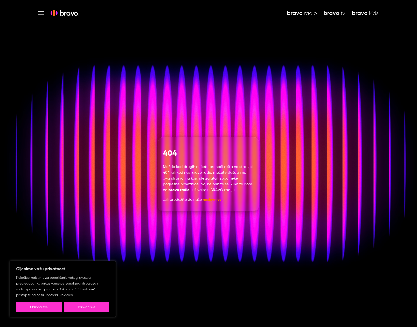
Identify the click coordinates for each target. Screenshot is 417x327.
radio (302, 13)
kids (365, 13)
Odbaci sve (39, 307)
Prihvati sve (86, 307)
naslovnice (212, 199)
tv (334, 13)
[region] (63, 289)
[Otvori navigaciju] (41, 13)
